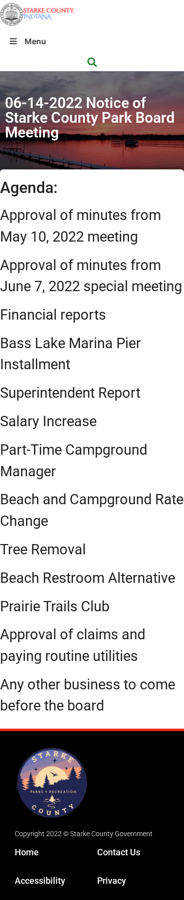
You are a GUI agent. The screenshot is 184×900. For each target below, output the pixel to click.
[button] (92, 62)
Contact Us (118, 852)
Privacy (111, 880)
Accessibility (40, 880)
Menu (35, 41)
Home (27, 852)
